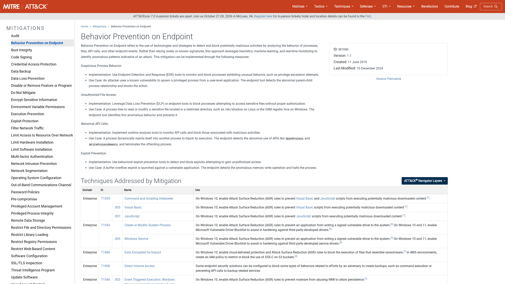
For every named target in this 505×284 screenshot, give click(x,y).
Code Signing (21, 57)
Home (84, 26)
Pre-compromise (24, 199)
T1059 (105, 198)
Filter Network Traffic (27, 128)
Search (488, 6)
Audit (15, 36)
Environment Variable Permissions (38, 107)
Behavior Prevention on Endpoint (37, 43)
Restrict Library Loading (29, 235)
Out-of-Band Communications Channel (41, 185)
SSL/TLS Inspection (26, 263)
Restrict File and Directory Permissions (41, 228)
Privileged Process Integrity (32, 213)
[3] (330, 229)
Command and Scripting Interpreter (148, 198)
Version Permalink (388, 79)
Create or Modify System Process (147, 225)
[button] (300, 6)
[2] (391, 224)
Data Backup (21, 71)
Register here (263, 16)
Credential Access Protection (33, 64)
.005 (117, 207)
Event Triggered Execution (142, 279)
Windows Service (136, 239)
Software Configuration (29, 256)
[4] (296, 256)
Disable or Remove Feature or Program (41, 86)
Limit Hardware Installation (32, 142)
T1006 (105, 266)
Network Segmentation (29, 171)
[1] (428, 197)
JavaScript (327, 198)
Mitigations (100, 26)
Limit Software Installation (31, 149)
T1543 (105, 225)
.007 (117, 216)
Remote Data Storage (28, 220)
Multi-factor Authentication (32, 157)
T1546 (105, 279)
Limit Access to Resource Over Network (42, 135)
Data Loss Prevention (28, 78)
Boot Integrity (21, 50)
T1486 (105, 252)
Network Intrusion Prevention (34, 164)
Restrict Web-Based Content (33, 249)
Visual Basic (304, 198)
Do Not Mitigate (23, 93)
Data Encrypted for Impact (142, 252)
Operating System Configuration (36, 178)
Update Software (24, 277)
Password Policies (25, 192)
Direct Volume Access (139, 266)
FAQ (368, 16)
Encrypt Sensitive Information (34, 100)
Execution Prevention (27, 114)
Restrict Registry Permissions (34, 242)
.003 (117, 239)
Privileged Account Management (36, 206)
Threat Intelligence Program (33, 270)
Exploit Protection (24, 121)
